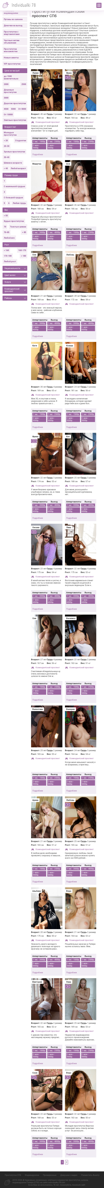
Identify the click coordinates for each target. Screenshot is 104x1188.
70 (5, 227)
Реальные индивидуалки (11, 12)
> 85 (24, 232)
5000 (13, 109)
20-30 (6, 146)
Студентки (20, 140)
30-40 (6, 157)
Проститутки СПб (13, 1175)
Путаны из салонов (13, 19)
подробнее (37, 154)
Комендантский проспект (48, 122)
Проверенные (49, 1175)
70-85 (6, 232)
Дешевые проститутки (10, 91)
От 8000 (22, 109)
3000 (6, 98)
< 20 (6, 140)
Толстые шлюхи (18, 227)
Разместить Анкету (90, 1175)
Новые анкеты (11, 57)
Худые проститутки (14, 221)
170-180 (8, 256)
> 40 (6, 168)
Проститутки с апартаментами (11, 33)
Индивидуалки (32, 1175)
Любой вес (9, 238)
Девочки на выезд (13, 25)
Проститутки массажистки (10, 50)
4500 (6, 109)
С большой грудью (13, 197)
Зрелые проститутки (14, 151)
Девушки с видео (68, 1175)
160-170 (22, 250)
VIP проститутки (12, 64)
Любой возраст (18, 168)
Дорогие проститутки (15, 103)
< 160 (6, 250)
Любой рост (10, 261)
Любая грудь (19, 203)
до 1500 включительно (11, 77)
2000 (6, 84)
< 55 (6, 215)
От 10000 (8, 114)
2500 (23, 84)
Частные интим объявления (11, 41)
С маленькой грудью (14, 186)
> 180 (23, 256)
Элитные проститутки (15, 120)
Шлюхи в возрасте (13, 163)
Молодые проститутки (10, 133)
